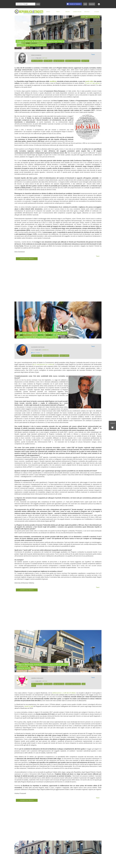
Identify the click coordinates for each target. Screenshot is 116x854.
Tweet (93, 54)
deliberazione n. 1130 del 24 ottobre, (64, 693)
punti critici (89, 81)
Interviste (45, 350)
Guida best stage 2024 (89, 16)
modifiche (53, 81)
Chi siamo (96, 11)
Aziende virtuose (77, 11)
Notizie (45, 58)
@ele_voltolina (36, 352)
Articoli (48, 11)
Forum (57, 11)
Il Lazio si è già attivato (92, 83)
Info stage (86, 11)
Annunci (67, 11)
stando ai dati (28, 706)
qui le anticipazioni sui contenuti (43, 364)
